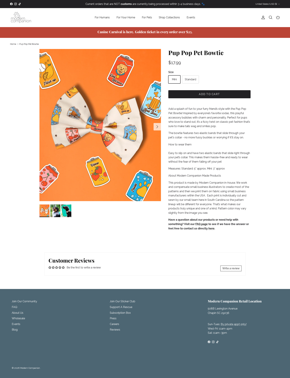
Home (13, 44)
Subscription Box (120, 312)
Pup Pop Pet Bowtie (29, 44)
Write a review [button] (231, 268)
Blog (15, 329)
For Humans (102, 17)
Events (191, 17)
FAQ (14, 307)
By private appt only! (234, 324)
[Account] (262, 17)
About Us (17, 312)
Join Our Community (24, 301)
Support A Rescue (121, 307)
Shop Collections (169, 17)
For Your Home (125, 17)
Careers (114, 324)
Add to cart (209, 94)
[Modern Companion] (21, 17)
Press (113, 318)
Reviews (115, 329)
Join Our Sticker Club (122, 301)
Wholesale (18, 318)
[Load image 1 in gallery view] (100, 125)
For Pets (147, 17)
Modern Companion (30, 368)
